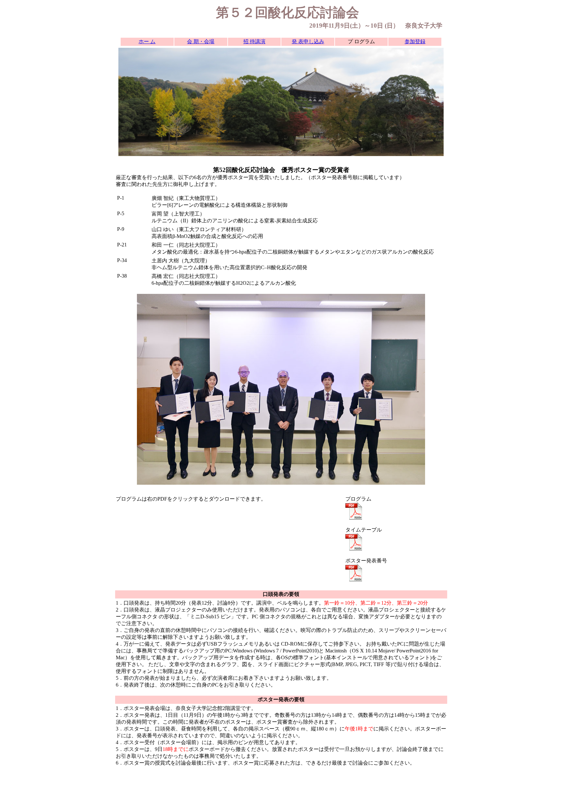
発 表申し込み (308, 41)
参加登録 (415, 41)
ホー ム (147, 41)
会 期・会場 (200, 41)
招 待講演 (254, 41)
